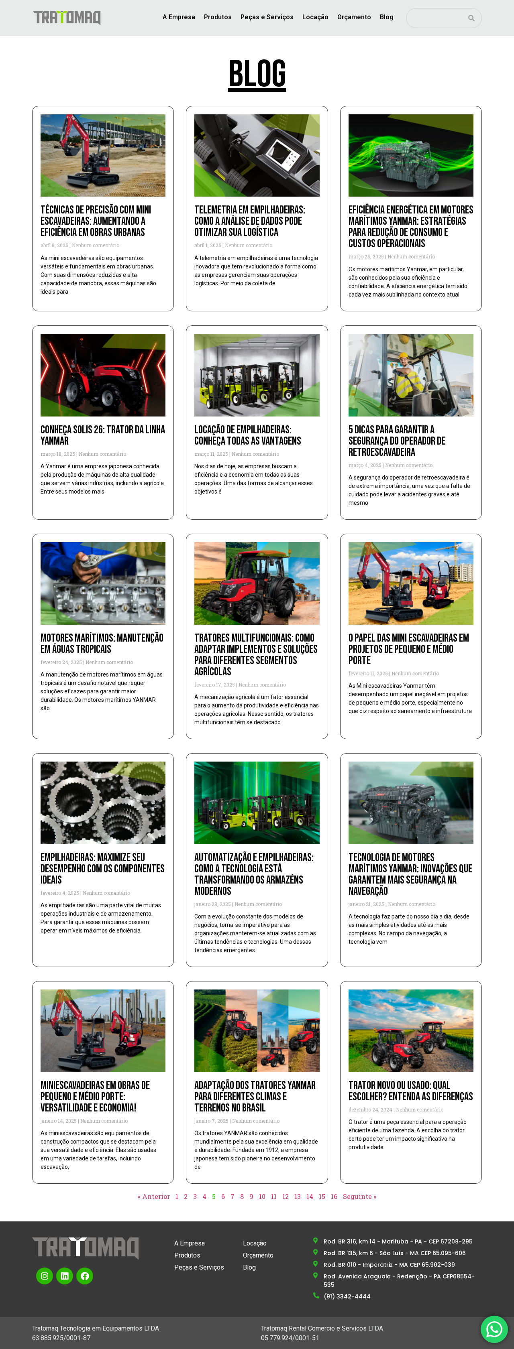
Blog (387, 17)
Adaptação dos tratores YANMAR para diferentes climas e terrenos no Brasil (255, 1097)
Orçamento (354, 17)
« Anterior (154, 1196)
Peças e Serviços (267, 17)
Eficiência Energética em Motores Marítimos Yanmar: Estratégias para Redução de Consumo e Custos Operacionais (411, 226)
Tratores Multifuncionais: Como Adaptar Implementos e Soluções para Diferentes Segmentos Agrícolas (256, 655)
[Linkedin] (64, 1276)
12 (285, 1196)
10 (262, 1196)
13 (297, 1196)
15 (322, 1196)
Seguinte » (359, 1196)
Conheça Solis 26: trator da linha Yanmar (103, 435)
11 (274, 1196)
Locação (315, 17)
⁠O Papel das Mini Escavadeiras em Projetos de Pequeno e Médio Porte (409, 649)
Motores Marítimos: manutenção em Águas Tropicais (102, 644)
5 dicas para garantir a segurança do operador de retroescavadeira (397, 441)
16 (334, 1196)
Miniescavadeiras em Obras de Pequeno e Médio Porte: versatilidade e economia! (95, 1097)
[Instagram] (44, 1276)
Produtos (218, 17)
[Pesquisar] (471, 18)
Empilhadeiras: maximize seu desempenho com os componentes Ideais (103, 869)
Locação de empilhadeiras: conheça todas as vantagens (247, 435)
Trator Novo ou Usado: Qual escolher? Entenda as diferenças (411, 1091)
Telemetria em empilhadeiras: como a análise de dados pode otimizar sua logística (249, 221)
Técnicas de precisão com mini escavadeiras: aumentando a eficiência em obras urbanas (96, 221)
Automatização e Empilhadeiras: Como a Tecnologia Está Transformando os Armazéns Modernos (254, 874)
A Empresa (179, 17)
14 (309, 1196)
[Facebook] (84, 1276)
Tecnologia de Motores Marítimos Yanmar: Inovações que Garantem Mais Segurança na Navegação (410, 874)
